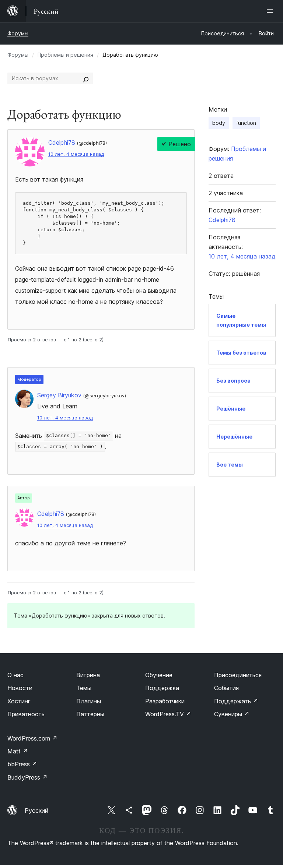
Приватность (26, 714)
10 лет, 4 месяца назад (76, 154)
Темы (83, 688)
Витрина (88, 675)
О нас (15, 675)
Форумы (17, 33)
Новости (19, 688)
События (226, 688)
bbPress (22, 764)
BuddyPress (27, 777)
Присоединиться (238, 675)
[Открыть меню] (271, 11)
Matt (17, 751)
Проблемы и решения (65, 55)
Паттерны (90, 714)
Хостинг (19, 701)
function (246, 123)
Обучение (158, 675)
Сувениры (231, 714)
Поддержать (236, 701)
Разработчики (165, 701)
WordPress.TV (168, 714)
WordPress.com (32, 738)
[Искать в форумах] (86, 78)
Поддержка (162, 688)
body (218, 123)
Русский (36, 810)
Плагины (88, 701)
